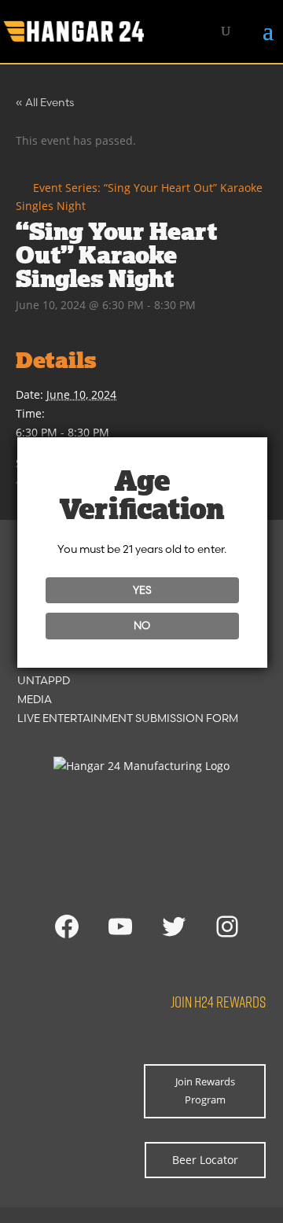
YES (142, 590)
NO (142, 625)
